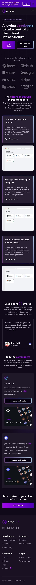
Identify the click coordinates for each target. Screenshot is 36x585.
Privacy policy (25, 557)
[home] (8, 11)
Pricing (5, 561)
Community (7, 547)
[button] (32, 11)
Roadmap (6, 543)
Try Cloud (9, 45)
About (5, 557)
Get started (18, 505)
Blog (4, 565)
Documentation (9, 540)
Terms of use (25, 561)
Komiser (22, 540)
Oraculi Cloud (25, 543)
